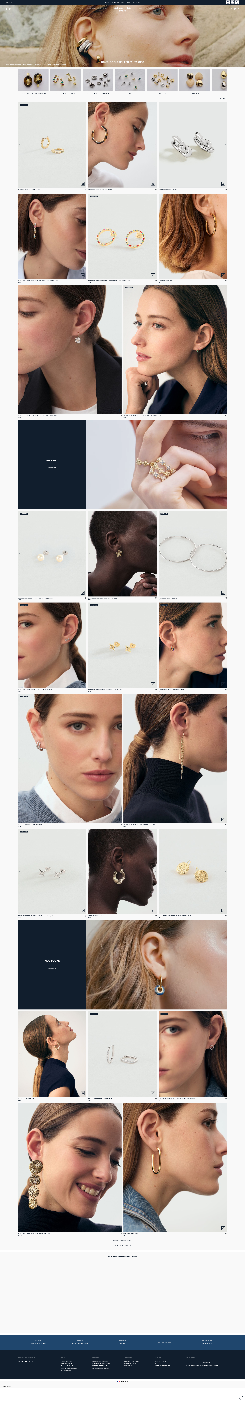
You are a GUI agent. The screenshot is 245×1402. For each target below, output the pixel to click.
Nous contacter (160, 1361)
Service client (206, 1342)
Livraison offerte (164, 1342)
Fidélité (38, 1342)
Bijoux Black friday (130, 1363)
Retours (80, 1342)
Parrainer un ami (67, 1365)
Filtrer (222, 98)
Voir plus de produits (123, 1245)
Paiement (122, 1342)
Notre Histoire (66, 1361)
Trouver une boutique (69, 1368)
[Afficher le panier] (238, 9)
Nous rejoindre (66, 1370)
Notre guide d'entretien (100, 1368)
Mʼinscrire (206, 1362)
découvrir (52, 468)
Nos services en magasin (101, 1363)
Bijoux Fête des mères (131, 1361)
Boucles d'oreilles (34, 64)
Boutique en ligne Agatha (15, 64)
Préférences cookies (162, 1365)
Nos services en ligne (100, 1361)
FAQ (156, 1363)
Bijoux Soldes (128, 1365)
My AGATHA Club (66, 1363)
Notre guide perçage (99, 1365)
